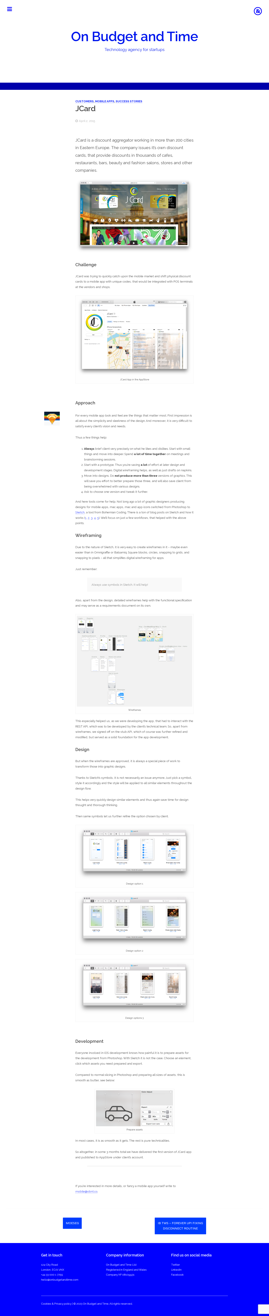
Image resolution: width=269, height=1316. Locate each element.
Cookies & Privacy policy (56, 1303)
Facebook (177, 1274)
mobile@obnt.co (86, 1191)
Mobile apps (104, 101)
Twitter (175, 1264)
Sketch (80, 512)
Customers (84, 101)
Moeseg (72, 1223)
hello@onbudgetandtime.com (59, 1279)
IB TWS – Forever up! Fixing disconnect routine (180, 1225)
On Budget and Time (134, 36)
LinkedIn (176, 1269)
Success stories (129, 101)
